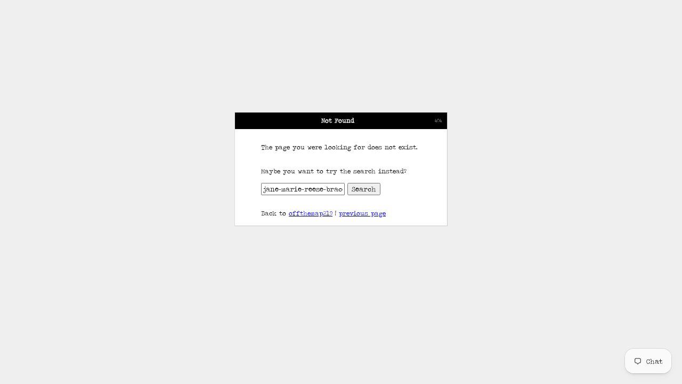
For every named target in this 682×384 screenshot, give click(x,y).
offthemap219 (310, 213)
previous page (362, 213)
